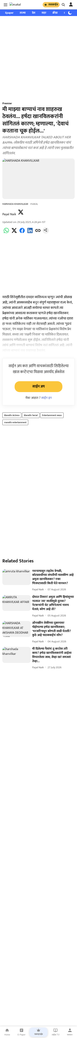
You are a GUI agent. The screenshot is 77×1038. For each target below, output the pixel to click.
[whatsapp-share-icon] (6, 232)
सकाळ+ (70, 1034)
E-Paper (21, 1034)
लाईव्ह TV (55, 1034)
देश (33, 13)
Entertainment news (52, 415)
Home (7, 1034)
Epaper (9, 13)
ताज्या (23, 13)
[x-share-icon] (14, 232)
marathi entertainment (15, 422)
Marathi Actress (12, 415)
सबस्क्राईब (53, 4)
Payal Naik (9, 214)
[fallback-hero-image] (16, 577)
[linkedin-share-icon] (30, 232)
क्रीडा (55, 13)
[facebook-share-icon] (22, 232)
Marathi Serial (31, 415)
